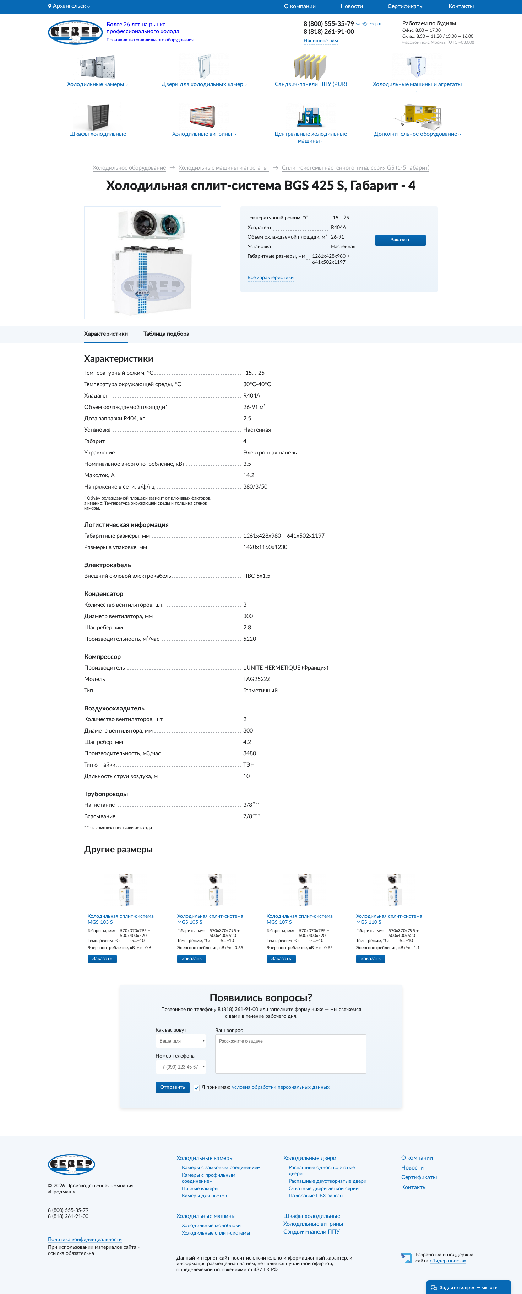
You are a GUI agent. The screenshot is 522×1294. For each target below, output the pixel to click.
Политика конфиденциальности (85, 1239)
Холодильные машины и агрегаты (417, 84)
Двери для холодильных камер (202, 84)
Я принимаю (266, 1087)
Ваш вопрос (229, 1030)
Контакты (461, 6)
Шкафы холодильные (97, 134)
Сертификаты (406, 6)
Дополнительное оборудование (415, 134)
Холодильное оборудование (129, 168)
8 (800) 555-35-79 (329, 24)
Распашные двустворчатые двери (327, 1181)
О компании (300, 6)
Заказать (400, 240)
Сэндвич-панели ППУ (311, 1232)
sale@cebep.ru (369, 24)
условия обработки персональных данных (281, 1087)
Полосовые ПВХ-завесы (316, 1195)
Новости (352, 6)
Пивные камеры (200, 1188)
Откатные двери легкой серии (324, 1188)
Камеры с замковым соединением (221, 1167)
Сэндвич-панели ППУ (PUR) (311, 84)
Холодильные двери (309, 1158)
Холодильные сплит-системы (216, 1233)
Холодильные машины (206, 1216)
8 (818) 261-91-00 (329, 32)
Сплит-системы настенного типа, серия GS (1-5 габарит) (355, 168)
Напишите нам (321, 40)
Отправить (172, 1087)
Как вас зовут (171, 1030)
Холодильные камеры (95, 84)
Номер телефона (175, 1056)
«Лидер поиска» (448, 1260)
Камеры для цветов (204, 1195)
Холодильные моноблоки (211, 1225)
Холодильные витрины (202, 134)
